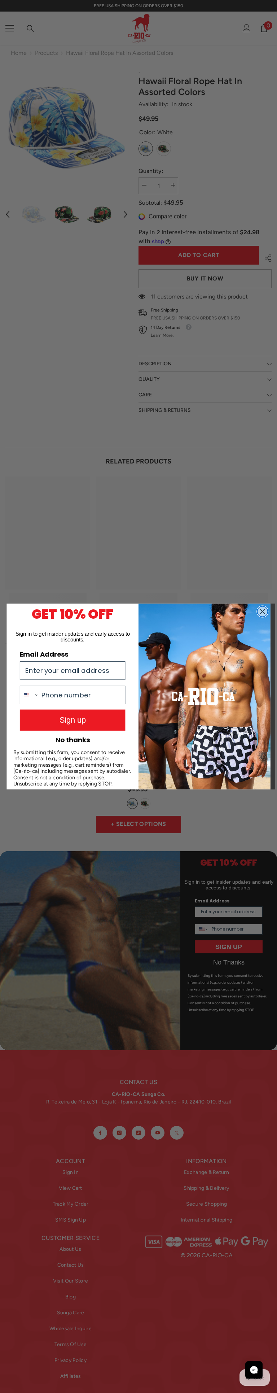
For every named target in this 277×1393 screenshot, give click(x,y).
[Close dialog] (262, 611)
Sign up (73, 719)
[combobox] (29, 695)
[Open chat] (254, 1370)
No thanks (73, 740)
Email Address (44, 654)
